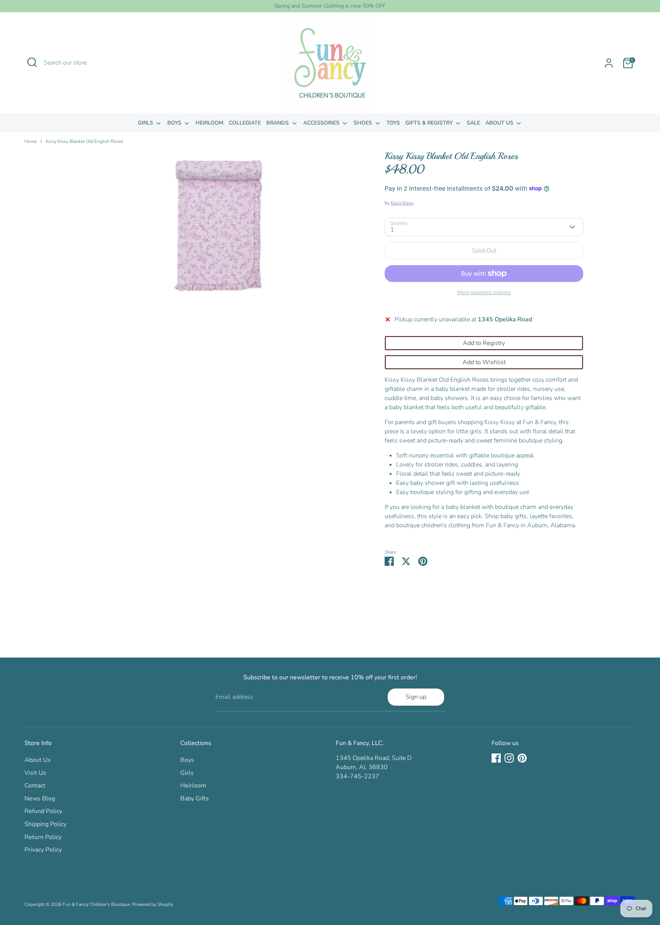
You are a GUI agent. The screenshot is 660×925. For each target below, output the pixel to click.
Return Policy (42, 837)
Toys (393, 122)
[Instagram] (509, 758)
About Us (500, 122)
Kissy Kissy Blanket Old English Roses (84, 141)
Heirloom (209, 122)
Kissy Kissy (402, 203)
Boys (175, 122)
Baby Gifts (194, 798)
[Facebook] (496, 758)
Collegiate (245, 122)
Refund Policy (43, 811)
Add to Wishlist (484, 362)
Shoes (364, 122)
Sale (473, 122)
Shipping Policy (45, 824)
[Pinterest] (522, 758)
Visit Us (35, 773)
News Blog (39, 798)
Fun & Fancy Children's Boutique (96, 904)
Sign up (416, 697)
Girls (146, 122)
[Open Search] (32, 62)
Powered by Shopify (152, 904)
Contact (34, 785)
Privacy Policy (43, 850)
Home (30, 141)
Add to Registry (484, 343)
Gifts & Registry (429, 122)
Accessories (322, 122)
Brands (278, 122)
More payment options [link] (484, 292)
